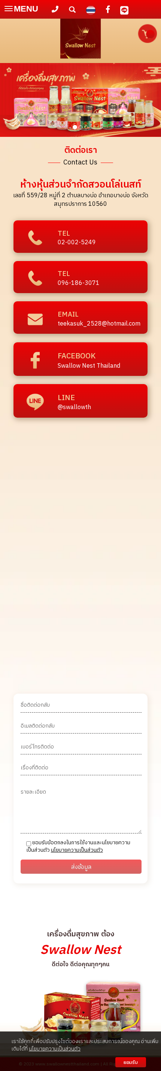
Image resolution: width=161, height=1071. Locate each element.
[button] (12, 101)
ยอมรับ (131, 1062)
